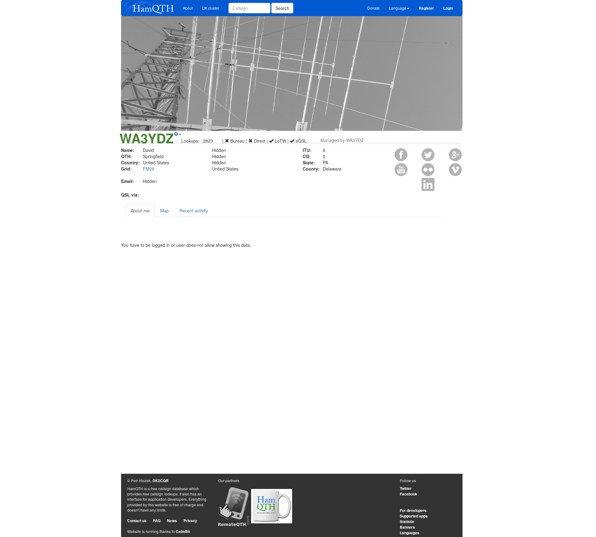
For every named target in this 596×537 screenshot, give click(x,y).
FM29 (148, 169)
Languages (409, 532)
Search (282, 8)
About (188, 8)
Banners (407, 527)
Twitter (406, 488)
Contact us (137, 520)
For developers (413, 510)
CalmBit (183, 531)
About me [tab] (140, 210)
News (172, 520)
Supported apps (414, 516)
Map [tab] (164, 210)
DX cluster (210, 8)
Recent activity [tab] (193, 210)
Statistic (407, 521)
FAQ (156, 520)
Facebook (408, 494)
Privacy (190, 520)
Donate (373, 8)
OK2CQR (160, 480)
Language (397, 8)
